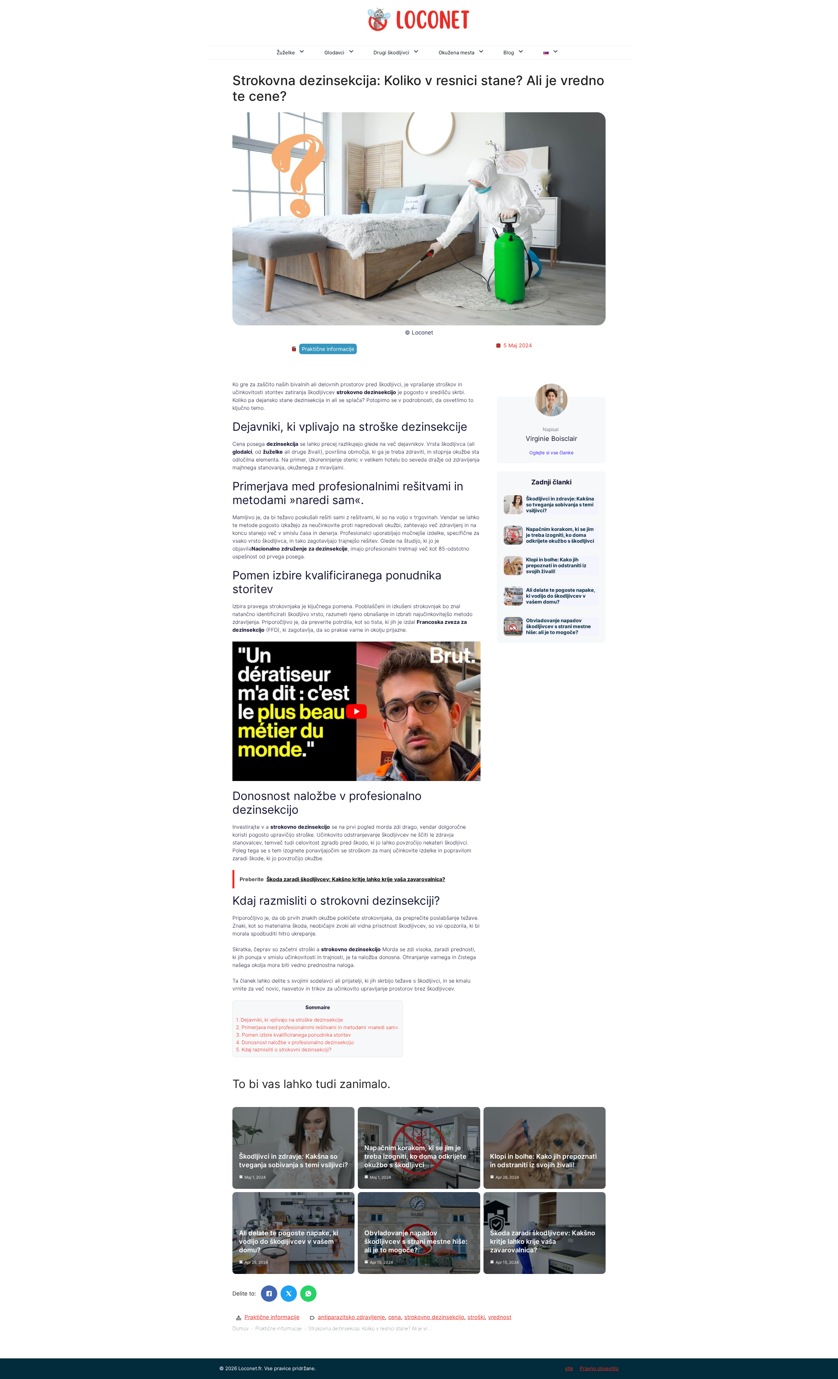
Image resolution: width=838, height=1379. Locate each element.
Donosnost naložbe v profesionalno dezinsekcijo (295, 1042)
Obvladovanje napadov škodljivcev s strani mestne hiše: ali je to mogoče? (558, 626)
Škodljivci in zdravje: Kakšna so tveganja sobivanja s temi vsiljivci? (560, 505)
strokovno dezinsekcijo (434, 1317)
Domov (240, 1328)
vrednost (499, 1317)
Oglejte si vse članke (551, 452)
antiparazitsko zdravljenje (351, 1317)
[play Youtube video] (356, 711)
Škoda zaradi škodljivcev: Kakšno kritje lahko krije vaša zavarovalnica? (542, 1241)
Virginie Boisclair (551, 439)
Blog (508, 52)
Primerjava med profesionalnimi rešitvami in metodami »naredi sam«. (317, 1027)
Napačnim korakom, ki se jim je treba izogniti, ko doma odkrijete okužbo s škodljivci (560, 535)
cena (394, 1317)
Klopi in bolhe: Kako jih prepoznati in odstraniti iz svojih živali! (556, 565)
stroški (476, 1317)
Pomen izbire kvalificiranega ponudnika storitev (293, 1035)
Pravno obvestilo (599, 1368)
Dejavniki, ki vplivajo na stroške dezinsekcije (289, 1020)
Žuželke (286, 52)
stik (569, 1368)
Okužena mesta (456, 52)
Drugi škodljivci (391, 52)
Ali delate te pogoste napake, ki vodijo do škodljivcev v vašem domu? (560, 596)
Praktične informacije (328, 349)
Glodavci (334, 52)
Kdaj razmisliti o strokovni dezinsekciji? (284, 1049)
